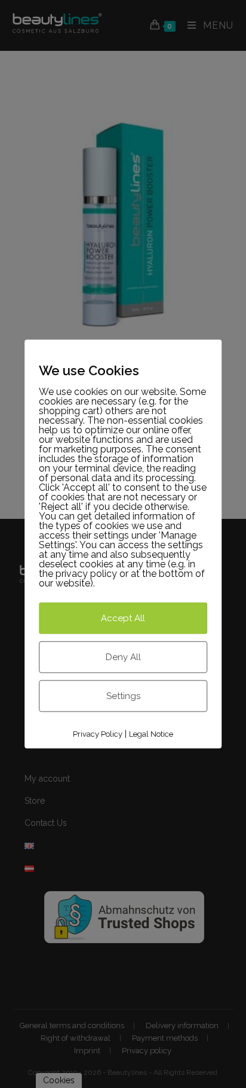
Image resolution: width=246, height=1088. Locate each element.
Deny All (123, 656)
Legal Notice (151, 733)
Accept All (123, 617)
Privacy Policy (97, 733)
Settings (123, 695)
